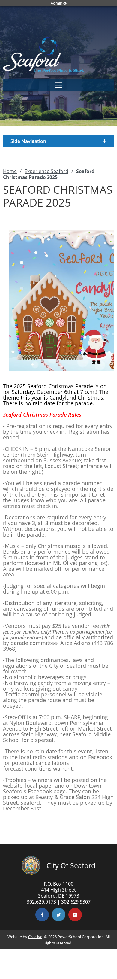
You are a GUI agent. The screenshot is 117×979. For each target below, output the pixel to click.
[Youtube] (75, 914)
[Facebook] (42, 914)
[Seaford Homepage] (43, 70)
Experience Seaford (46, 171)
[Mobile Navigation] (58, 85)
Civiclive (35, 936)
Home (10, 171)
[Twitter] (58, 914)
